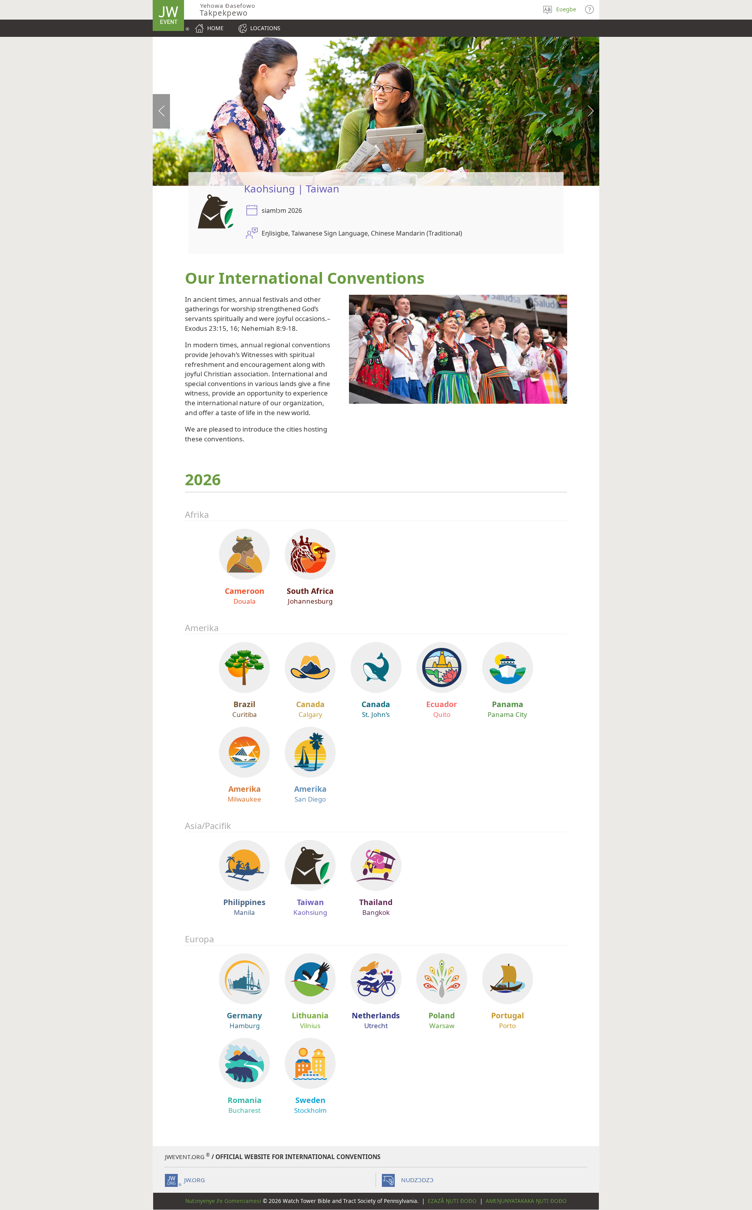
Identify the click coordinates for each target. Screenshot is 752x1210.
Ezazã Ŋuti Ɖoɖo (452, 1201)
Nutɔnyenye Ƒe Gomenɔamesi (223, 1201)
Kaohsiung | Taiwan (291, 188)
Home (215, 28)
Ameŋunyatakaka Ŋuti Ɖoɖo (526, 1201)
